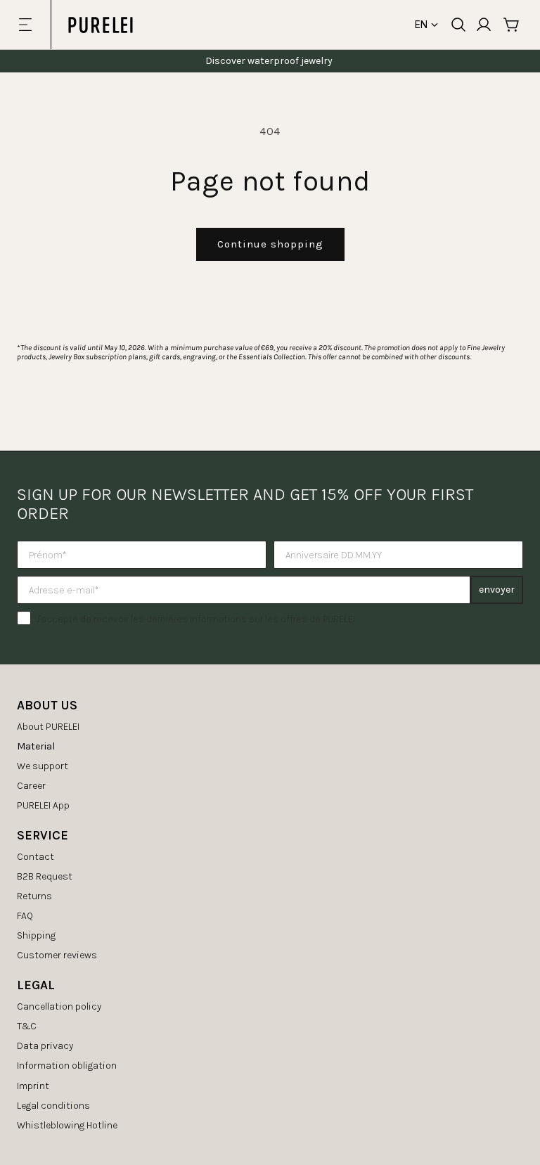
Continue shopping (270, 244)
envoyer (497, 590)
